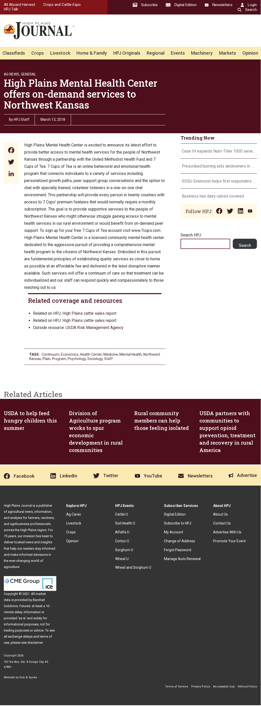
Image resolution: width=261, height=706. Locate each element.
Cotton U (122, 541)
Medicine (110, 354)
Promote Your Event (229, 541)
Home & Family (91, 53)
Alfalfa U (122, 532)
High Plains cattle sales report (89, 313)
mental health (130, 354)
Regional (155, 53)
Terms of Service (176, 686)
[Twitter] (11, 162)
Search (245, 245)
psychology (77, 359)
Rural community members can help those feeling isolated (161, 420)
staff (108, 359)
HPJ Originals (126, 53)
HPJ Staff (22, 119)
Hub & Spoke (28, 677)
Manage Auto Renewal (182, 559)
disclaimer (35, 642)
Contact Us (222, 523)
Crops (37, 53)
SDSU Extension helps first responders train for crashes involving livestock (219, 181)
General (28, 74)
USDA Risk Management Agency (94, 327)
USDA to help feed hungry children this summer (30, 420)
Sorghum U (124, 550)
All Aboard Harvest (19, 4)
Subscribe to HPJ (177, 523)
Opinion (250, 53)
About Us (220, 514)
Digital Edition (175, 514)
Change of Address (179, 541)
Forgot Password (177, 550)
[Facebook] (11, 151)
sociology (95, 359)
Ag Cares (73, 514)
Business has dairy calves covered (213, 196)
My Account (173, 532)
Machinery (202, 53)
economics (69, 354)
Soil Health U (125, 523)
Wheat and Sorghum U (133, 567)
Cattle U (121, 514)
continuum (50, 354)
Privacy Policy (200, 686)
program (59, 359)
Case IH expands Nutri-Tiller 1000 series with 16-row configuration (219, 151)
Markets (227, 53)
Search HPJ (191, 235)
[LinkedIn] (11, 174)
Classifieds (14, 53)
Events (178, 53)
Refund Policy (247, 686)
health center (91, 354)
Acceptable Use (224, 686)
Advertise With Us (227, 532)
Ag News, (12, 74)
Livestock (60, 53)
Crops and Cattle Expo (62, 4)
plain (46, 359)
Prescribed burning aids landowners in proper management (219, 166)
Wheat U (122, 559)
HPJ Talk (11, 9)
